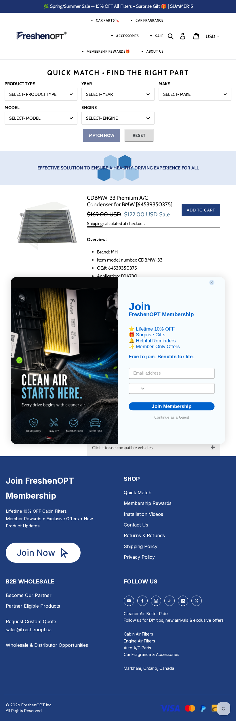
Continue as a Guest (171, 417)
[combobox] (137, 388)
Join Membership (171, 406)
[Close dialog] (212, 282)
